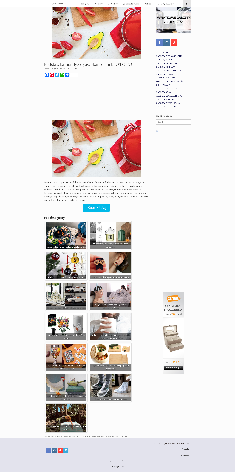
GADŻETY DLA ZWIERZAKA (168, 70)
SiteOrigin (115, 467)
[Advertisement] (96, 99)
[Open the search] (187, 3)
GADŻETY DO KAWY (165, 67)
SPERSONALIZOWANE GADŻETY (171, 81)
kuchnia (57, 436)
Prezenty (98, 4)
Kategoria (85, 4)
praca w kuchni (117, 436)
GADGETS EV (71, 69)
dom (52, 436)
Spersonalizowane (131, 4)
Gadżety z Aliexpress (167, 4)
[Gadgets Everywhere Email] (65, 450)
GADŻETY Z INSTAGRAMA (168, 103)
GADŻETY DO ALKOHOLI (167, 89)
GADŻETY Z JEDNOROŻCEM (169, 56)
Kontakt (185, 449)
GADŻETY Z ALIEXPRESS (167, 106)
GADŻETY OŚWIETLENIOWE (169, 96)
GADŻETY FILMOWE (165, 74)
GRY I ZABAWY (163, 85)
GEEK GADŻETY (163, 53)
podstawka (100, 436)
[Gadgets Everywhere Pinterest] (174, 42)
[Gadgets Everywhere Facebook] (159, 42)
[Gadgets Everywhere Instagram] (166, 42)
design (78, 436)
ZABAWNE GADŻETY (165, 78)
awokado (72, 436)
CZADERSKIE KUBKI (165, 60)
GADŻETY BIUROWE (165, 99)
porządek (108, 436)
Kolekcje (148, 4)
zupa (125, 436)
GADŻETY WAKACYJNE (166, 63)
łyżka (89, 436)
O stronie (184, 455)
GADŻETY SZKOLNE (165, 92)
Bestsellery (113, 4)
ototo (94, 436)
